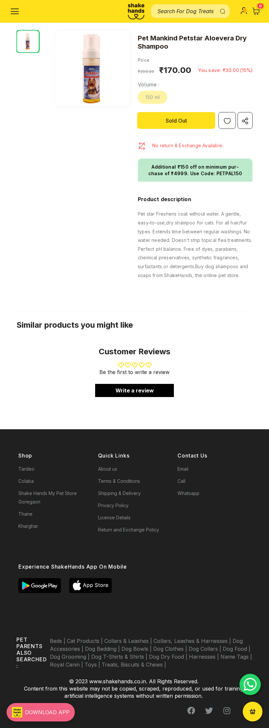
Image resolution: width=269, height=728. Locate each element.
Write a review (134, 390)
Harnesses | (204, 656)
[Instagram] (227, 710)
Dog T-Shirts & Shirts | (120, 656)
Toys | (93, 664)
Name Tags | (236, 656)
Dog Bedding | (103, 649)
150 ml (152, 97)
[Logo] (136, 11)
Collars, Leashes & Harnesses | (193, 641)
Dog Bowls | (137, 649)
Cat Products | (85, 641)
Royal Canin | (67, 664)
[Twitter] (209, 710)
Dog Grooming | (70, 656)
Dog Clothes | (171, 649)
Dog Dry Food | (169, 656)
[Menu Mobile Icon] (15, 11)
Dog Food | (236, 649)
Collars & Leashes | (129, 641)
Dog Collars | (206, 649)
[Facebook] (191, 710)
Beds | (58, 641)
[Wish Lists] (227, 120)
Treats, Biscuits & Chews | (134, 664)
